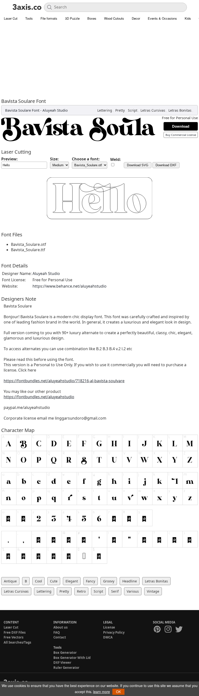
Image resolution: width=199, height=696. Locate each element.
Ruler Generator (66, 667)
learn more (101, 691)
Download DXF (166, 165)
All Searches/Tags (17, 642)
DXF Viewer (62, 662)
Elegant (72, 581)
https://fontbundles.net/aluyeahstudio (39, 396)
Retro (81, 591)
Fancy (90, 581)
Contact (59, 637)
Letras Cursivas (153, 110)
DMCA (108, 637)
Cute (54, 581)
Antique (10, 581)
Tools (29, 18)
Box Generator (65, 652)
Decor (136, 18)
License (109, 627)
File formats (49, 18)
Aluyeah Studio (55, 110)
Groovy (108, 581)
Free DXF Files (14, 632)
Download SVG (137, 165)
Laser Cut (10, 18)
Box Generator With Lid (72, 657)
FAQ (56, 632)
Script (132, 110)
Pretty (120, 110)
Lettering (104, 110)
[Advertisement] (99, 59)
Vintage (153, 591)
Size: (54, 159)
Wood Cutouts (114, 18)
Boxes (91, 18)
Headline (129, 581)
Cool (38, 581)
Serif (115, 591)
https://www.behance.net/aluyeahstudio (70, 286)
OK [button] (118, 691)
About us (60, 627)
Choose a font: (86, 159)
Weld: (115, 159)
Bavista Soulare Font (22, 110)
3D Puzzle (72, 18)
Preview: (9, 159)
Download (180, 126)
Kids (188, 18)
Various (133, 591)
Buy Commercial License (181, 135)
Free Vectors (13, 637)
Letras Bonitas (179, 110)
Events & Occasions (162, 18)
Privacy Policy (113, 632)
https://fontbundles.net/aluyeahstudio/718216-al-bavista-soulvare (64, 380)
